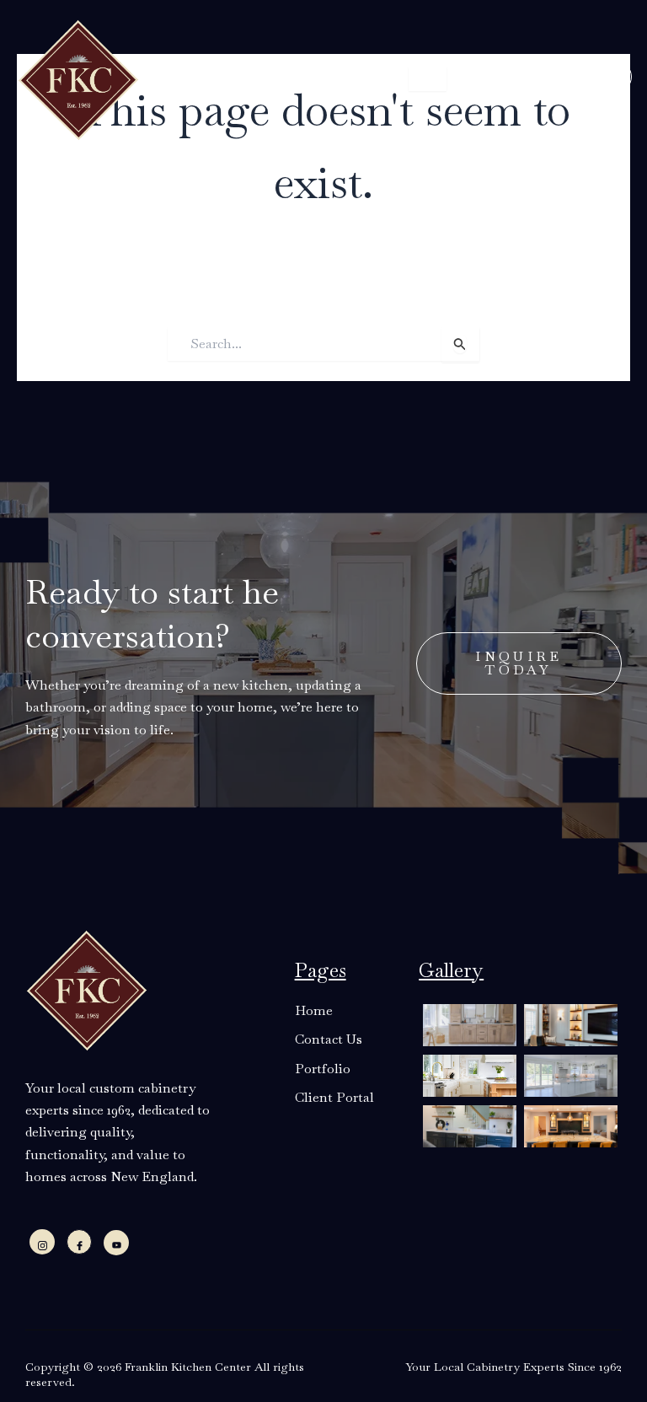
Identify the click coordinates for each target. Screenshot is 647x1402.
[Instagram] (42, 1241)
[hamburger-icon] (427, 79)
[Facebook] (79, 1241)
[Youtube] (116, 1242)
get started (539, 76)
